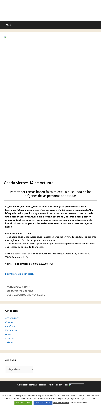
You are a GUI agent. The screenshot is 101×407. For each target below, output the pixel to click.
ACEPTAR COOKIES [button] (23, 402)
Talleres (9, 342)
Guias (8, 334)
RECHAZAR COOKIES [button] (43, 402)
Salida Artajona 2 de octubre (21, 291)
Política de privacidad (59, 384)
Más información (61, 402)
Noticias (9, 338)
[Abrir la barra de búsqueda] (97, 25)
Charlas (26, 287)
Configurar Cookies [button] (78, 402)
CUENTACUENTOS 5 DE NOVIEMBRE (26, 295)
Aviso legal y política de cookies (31, 384)
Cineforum (10, 326)
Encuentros (11, 330)
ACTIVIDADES (14, 287)
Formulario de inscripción (19, 274)
